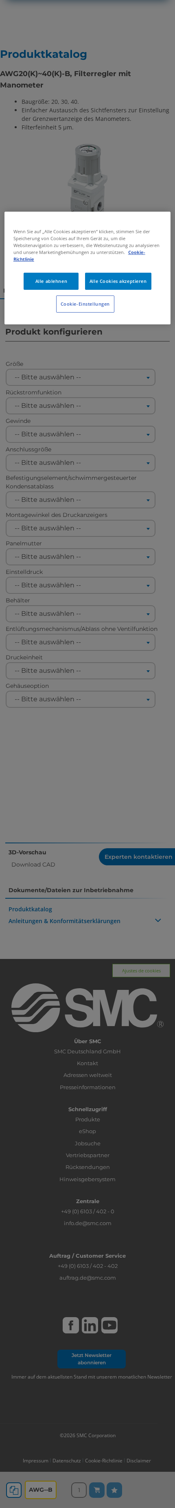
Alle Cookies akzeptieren (118, 281)
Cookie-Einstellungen (85, 304)
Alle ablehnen (51, 281)
